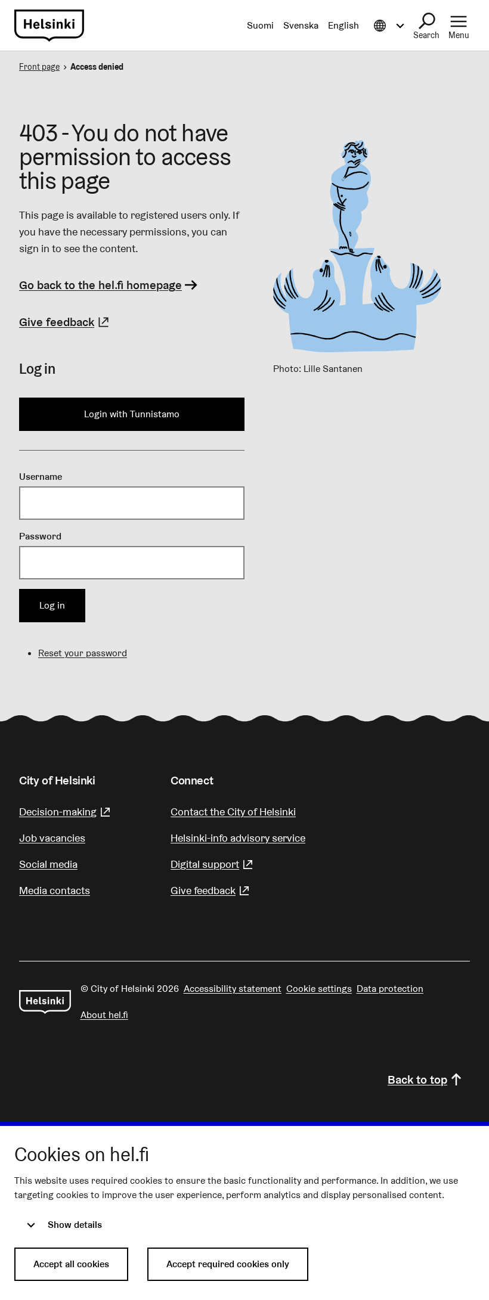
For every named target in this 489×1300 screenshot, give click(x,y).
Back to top (417, 1079)
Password (40, 536)
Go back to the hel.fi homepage (100, 285)
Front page (39, 66)
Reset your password (82, 653)
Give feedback (65, 322)
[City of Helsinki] (45, 1002)
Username (40, 476)
